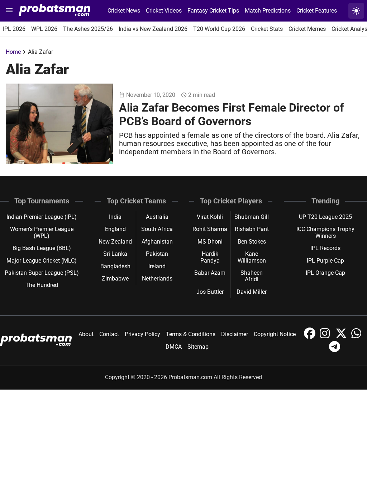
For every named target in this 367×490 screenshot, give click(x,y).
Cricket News (124, 10)
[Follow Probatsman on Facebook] (310, 337)
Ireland (157, 266)
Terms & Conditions (190, 334)
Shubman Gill (251, 216)
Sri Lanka (115, 253)
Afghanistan (157, 241)
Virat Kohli (210, 216)
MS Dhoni (210, 241)
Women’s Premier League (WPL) (41, 232)
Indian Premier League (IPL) (41, 216)
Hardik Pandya (210, 257)
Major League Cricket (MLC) (41, 260)
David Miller (252, 291)
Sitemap (198, 346)
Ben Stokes (252, 241)
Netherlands (157, 278)
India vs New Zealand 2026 (153, 28)
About (86, 334)
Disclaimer (234, 334)
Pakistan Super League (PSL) (42, 272)
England (115, 229)
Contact (109, 334)
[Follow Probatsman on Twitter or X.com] (341, 337)
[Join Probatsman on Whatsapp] (357, 337)
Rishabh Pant (252, 229)
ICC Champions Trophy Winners (325, 232)
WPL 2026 (44, 28)
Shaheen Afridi (251, 276)
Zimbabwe (115, 278)
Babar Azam (209, 272)
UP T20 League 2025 (325, 216)
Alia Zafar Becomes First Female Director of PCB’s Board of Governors (231, 114)
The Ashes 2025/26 (88, 28)
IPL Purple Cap (325, 260)
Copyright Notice (275, 334)
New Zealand (115, 241)
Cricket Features (316, 10)
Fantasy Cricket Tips (213, 10)
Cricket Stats (267, 28)
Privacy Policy (142, 334)
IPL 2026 (14, 28)
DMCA (174, 346)
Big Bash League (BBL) (42, 248)
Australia (157, 216)
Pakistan (157, 253)
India (115, 216)
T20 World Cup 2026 (219, 28)
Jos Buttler (210, 291)
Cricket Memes (307, 28)
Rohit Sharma (209, 229)
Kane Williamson (252, 257)
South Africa (157, 229)
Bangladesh (115, 266)
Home (13, 51)
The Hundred (41, 285)
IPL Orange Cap (325, 272)
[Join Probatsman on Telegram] (334, 350)
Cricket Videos (164, 10)
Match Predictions (268, 10)
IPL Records (325, 248)
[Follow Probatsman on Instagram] (326, 337)
